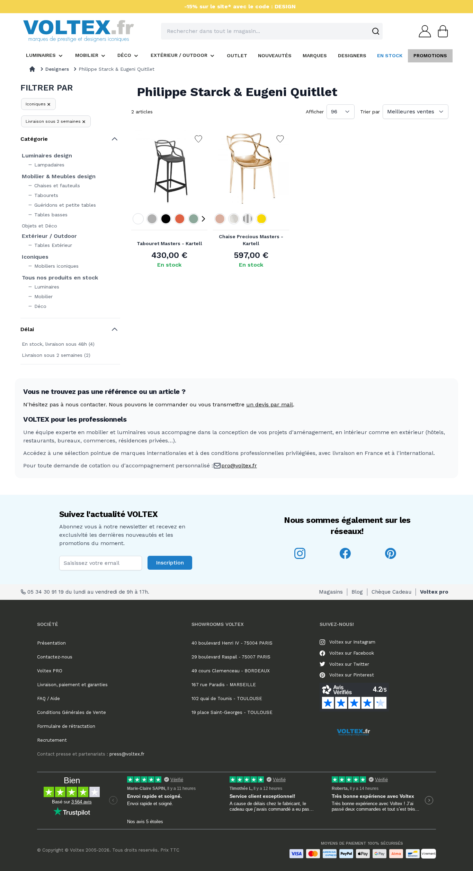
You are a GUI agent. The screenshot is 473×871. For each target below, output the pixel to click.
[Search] (376, 31)
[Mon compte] (423, 31)
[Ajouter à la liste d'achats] (198, 139)
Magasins (331, 592)
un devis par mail (269, 404)
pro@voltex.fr (239, 465)
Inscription (170, 562)
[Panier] (441, 31)
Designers (57, 69)
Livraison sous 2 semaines (53, 121)
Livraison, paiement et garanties (72, 684)
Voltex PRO (49, 670)
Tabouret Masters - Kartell (169, 243)
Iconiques (36, 104)
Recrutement (52, 740)
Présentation (51, 643)
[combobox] (272, 31)
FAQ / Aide (48, 698)
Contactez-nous (54, 656)
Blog (357, 592)
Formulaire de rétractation (66, 726)
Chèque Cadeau (391, 592)
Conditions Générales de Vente (71, 712)
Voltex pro (434, 592)
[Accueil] (32, 69)
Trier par (370, 111)
